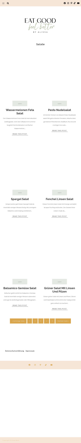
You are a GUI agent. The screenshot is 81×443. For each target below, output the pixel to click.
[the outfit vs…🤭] (20, 426)
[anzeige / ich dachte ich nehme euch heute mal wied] (60, 380)
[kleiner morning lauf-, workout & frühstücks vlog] (60, 426)
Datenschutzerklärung (14, 351)
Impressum (30, 351)
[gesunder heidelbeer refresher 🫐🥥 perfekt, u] (20, 403)
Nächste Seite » (63, 321)
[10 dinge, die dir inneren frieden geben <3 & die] (20, 380)
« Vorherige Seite (18, 321)
